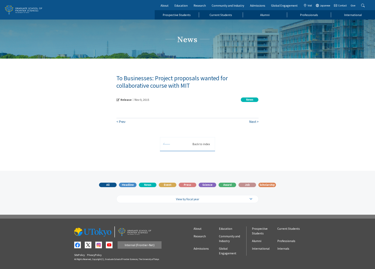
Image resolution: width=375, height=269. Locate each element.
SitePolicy (79, 254)
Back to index (201, 144)
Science (207, 185)
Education (181, 5)
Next (252, 121)
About (165, 5)
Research (200, 5)
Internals (283, 248)
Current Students (221, 15)
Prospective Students (177, 15)
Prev (122, 121)
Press (187, 185)
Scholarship (267, 185)
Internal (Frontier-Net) (139, 245)
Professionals (309, 15)
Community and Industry (228, 5)
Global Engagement (284, 5)
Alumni (265, 15)
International (353, 15)
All (108, 185)
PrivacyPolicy (94, 254)
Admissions (257, 5)
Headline (128, 185)
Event (167, 185)
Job (247, 185)
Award (227, 185)
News (147, 185)
